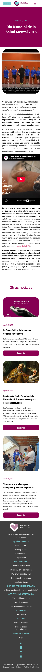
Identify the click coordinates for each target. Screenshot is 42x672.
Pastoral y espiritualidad (21, 574)
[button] (35, 4)
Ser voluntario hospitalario (21, 606)
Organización (21, 558)
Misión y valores (21, 550)
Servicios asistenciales (21, 566)
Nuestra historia (21, 546)
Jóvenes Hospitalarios (21, 598)
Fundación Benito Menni (21, 578)
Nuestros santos (21, 554)
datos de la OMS (23, 246)
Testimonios (21, 614)
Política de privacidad (31, 667)
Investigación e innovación (21, 570)
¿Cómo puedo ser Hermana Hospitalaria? (21, 590)
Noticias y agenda (21, 622)
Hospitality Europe (21, 582)
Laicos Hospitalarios (21, 602)
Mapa (21, 638)
